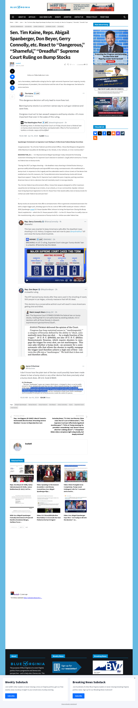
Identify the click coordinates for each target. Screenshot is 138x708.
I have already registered (69, 704)
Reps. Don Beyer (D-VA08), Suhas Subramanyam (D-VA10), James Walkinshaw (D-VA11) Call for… (21, 487)
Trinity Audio (37, 75)
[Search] (124, 17)
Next (21, 527)
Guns (70, 404)
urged (32, 209)
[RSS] (95, 138)
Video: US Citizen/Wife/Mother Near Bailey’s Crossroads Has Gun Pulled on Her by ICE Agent (49, 517)
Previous (14, 527)
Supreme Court (50, 26)
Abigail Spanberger (17, 26)
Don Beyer (28, 26)
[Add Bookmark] (12, 96)
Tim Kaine (60, 26)
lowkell (18, 63)
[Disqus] (49, 560)
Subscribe (11, 696)
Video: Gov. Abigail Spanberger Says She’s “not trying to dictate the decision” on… (75, 517)
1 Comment (80, 64)
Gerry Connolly (39, 26)
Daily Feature (43, 404)
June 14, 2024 (20, 65)
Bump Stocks (33, 404)
